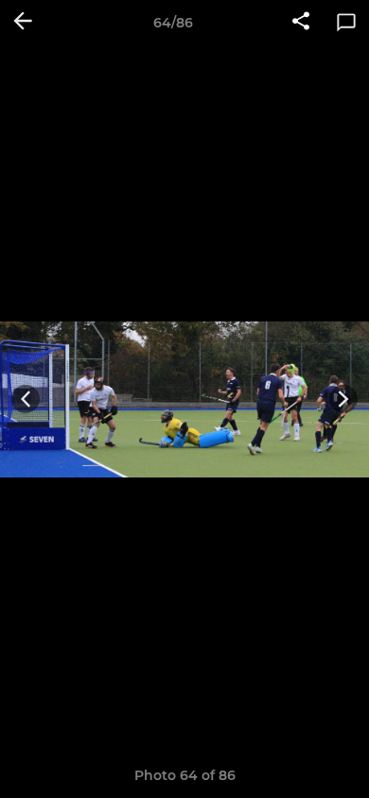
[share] (301, 22)
